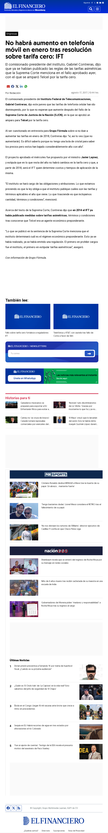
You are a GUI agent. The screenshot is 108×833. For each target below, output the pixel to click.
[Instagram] (98, 3)
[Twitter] (95, 3)
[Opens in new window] (24, 490)
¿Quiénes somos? (31, 831)
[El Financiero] (24, 6)
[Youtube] (100, 3)
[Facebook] (92, 3)
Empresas (11, 34)
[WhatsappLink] (51, 376)
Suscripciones (59, 831)
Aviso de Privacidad (76, 831)
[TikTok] (103, 3)
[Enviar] (89, 353)
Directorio (46, 831)
